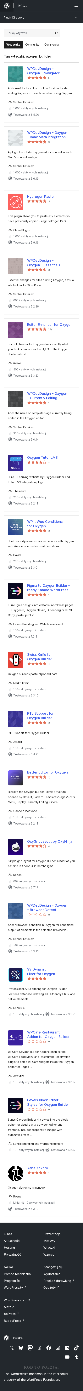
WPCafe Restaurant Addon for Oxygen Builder (48, 1034)
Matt (9, 1307)
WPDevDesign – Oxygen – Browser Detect (47, 907)
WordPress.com (17, 1300)
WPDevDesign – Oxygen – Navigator (43, 71)
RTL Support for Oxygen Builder (40, 715)
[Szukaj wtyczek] (56, 33)
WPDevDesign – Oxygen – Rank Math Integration (47, 135)
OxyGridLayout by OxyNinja (49, 841)
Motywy (49, 1241)
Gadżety (51, 1287)
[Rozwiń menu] (77, 6)
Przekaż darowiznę (59, 1281)
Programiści (12, 1281)
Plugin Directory (14, 17)
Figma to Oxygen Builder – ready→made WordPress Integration (48, 587)
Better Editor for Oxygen (47, 772)
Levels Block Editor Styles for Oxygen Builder (48, 1102)
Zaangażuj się (53, 1267)
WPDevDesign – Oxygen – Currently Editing (47, 395)
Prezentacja (51, 1234)
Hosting (9, 1247)
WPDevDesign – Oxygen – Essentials (43, 262)
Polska (18, 1338)
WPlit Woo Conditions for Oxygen (45, 524)
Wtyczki (49, 1247)
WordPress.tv (15, 1287)
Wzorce (48, 1254)
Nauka (8, 1267)
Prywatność (12, 1254)
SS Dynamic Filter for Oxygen (41, 971)
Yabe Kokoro (37, 1168)
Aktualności (12, 1241)
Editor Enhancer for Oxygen (49, 325)
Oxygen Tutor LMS (42, 457)
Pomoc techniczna (17, 1274)
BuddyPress (14, 1321)
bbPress (11, 1314)
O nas (8, 1234)
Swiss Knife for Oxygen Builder (39, 656)
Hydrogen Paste (40, 196)
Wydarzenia (51, 1274)
